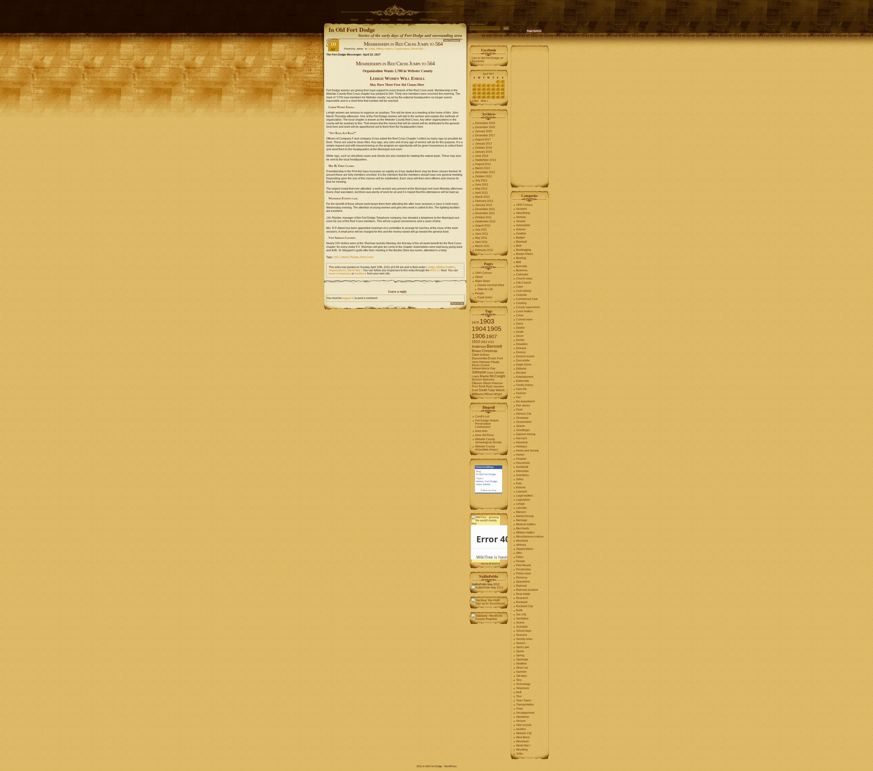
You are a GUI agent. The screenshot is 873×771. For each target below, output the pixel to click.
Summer (521, 671)
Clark (475, 354)
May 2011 (481, 237)
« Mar (475, 100)
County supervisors (528, 307)
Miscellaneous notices (530, 536)
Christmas (489, 351)
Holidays (521, 446)
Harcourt (521, 438)
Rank (482, 386)
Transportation (525, 704)
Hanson (484, 362)
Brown (476, 351)
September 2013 (485, 160)
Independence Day (483, 368)
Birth (519, 245)
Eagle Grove (524, 364)
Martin (484, 376)
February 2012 (484, 201)
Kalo (519, 483)
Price (475, 386)
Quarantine (523, 581)
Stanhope (522, 659)
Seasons (521, 635)
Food (519, 409)
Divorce (521, 352)
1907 (491, 336)
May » (484, 100)
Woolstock (522, 741)
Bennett (494, 346)
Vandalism (522, 716)
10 (474, 89)
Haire (475, 362)
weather (521, 729)
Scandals (522, 626)
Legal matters (524, 495)
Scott (475, 390)
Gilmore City (523, 413)
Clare (519, 286)
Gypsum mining (525, 434)
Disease (521, 348)
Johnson (479, 372)
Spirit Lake (522, 647)
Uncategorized (525, 712)
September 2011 (485, 221)
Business (521, 270)
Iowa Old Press (484, 435)
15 (498, 89)
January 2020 (483, 131)
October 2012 (483, 176)
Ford (500, 358)
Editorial (521, 368)
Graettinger (523, 430)
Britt (518, 262)
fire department (525, 401)
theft (518, 692)
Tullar (491, 390)
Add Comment (451, 40)
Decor (520, 335)
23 (502, 93)
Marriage (521, 520)
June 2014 (481, 155)
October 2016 (483, 147)
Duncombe (479, 358)
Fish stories (523, 405)
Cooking (521, 303)
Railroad (521, 585)
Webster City (524, 733)
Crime (520, 315)
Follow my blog (488, 490)
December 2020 (485, 127)
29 (498, 97)
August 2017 (483, 139)
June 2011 (481, 233)
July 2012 (481, 180)
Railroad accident (527, 589)
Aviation (521, 233)
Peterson (497, 383)
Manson (521, 512)
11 (479, 89)
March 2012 (482, 196)
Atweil (345, 257)
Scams (520, 622)
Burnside (521, 266)
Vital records (524, 725)
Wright (498, 394)
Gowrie (520, 426)
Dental (520, 340)
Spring (520, 655)
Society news (524, 639)
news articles (483, 484)
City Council (523, 282)
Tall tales (521, 675)
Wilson (488, 394)
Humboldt (522, 467)
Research (522, 598)
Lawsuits (521, 491)
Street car (522, 667)
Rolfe (519, 610)
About (369, 19)
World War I (417, 48)
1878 (475, 322)
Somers (521, 643)
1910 (476, 342)
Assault (520, 221)
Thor (519, 696)
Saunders (498, 386)
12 (483, 89)
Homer (520, 454)
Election (521, 372)
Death (520, 331)
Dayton (520, 327)
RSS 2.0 (435, 270)
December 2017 (485, 135)
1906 (478, 336)
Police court (523, 573)
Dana (519, 323)
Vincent (520, 721)
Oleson (477, 383)
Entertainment (524, 376)
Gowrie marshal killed (490, 285)
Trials (519, 708)
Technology (523, 684)
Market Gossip (525, 516)
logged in (348, 298)
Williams (478, 394)
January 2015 (483, 151)
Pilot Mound (523, 565)
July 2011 (481, 229)
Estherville (522, 381)
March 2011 (482, 246)
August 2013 (483, 164)
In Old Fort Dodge (352, 29)
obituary (521, 544)
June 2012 (481, 184)
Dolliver (484, 354)
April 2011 (481, 241)
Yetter (519, 753)
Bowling (521, 258)
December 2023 (485, 123)
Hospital (521, 458)
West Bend (522, 737)
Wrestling (522, 749)
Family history (524, 385)
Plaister (354, 257)
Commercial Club (527, 299)
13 (488, 89)
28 (493, 97)
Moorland (522, 540)
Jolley (519, 479)
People (385, 19)
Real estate (523, 594)
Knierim (521, 487)
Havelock (522, 442)
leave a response (339, 273)
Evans (492, 358)
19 (483, 93)
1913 (484, 342)
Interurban (522, 471)
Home (354, 19)
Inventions (522, 475)
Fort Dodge (491, 481)
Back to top (457, 303)
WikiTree (496, 564)
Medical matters (526, 524)
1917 (337, 257)
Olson (487, 383)
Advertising (523, 213)
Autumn (521, 229)
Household (523, 462)
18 (479, 93)
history (479, 481)
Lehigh (371, 48)
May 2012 (481, 188)
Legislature (523, 499)
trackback (360, 273)
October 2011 (483, 217)
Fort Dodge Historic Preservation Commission (487, 424)
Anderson (479, 346)
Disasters (522, 344)
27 (488, 97)
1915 (491, 342)
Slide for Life (485, 289)
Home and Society (527, 450)
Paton (519, 557)
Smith (483, 390)
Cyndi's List (482, 416)
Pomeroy (521, 577)
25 (479, 97)
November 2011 (485, 213)
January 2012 (483, 205)
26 (483, 97)
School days (523, 630)
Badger (520, 237)
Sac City (521, 614)
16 (502, 89)
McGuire (477, 379)
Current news (524, 319)
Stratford (521, 663)
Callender (522, 274)
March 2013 (482, 168)
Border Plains (524, 254)
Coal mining (523, 290)
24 (474, 97)
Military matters (384, 48)
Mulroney (488, 379)
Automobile (523, 225)
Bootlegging (523, 249)
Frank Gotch (484, 297)
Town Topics (523, 700)
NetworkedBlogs (485, 467)
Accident (521, 209)
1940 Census (428, 19)
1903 (487, 321)
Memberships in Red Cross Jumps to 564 (403, 44)
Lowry (475, 376)
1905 (494, 328)
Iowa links (481, 431)
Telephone (522, 688)
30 (502, 97)
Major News (404, 19)
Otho (519, 553)
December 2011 (485, 209)
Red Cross (367, 257)
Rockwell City (524, 606)
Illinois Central (480, 365)
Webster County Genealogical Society (488, 441)
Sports (520, 651)
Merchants (522, 528)
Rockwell (521, 602)
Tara (519, 680)
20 (488, 93)
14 (493, 89)
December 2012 (485, 172)
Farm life (521, 389)
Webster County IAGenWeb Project (486, 448)
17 (474, 93)
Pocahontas (523, 569)
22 (498, 93)
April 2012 (481, 192)
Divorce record (525, 356)
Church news (524, 278)
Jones (490, 372)
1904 (479, 328)
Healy (495, 362)
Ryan (489, 386)
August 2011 (483, 225)
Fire (518, 397)
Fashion (521, 393)
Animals (521, 217)
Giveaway (522, 417)
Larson (499, 372)
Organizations (402, 48)
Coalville (521, 295)
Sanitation (522, 618)
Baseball (521, 241)
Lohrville (521, 508)
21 (493, 93)
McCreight (497, 376)
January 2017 (483, 143)
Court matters (524, 311)
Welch (500, 390)
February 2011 (484, 250)
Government (523, 422)
